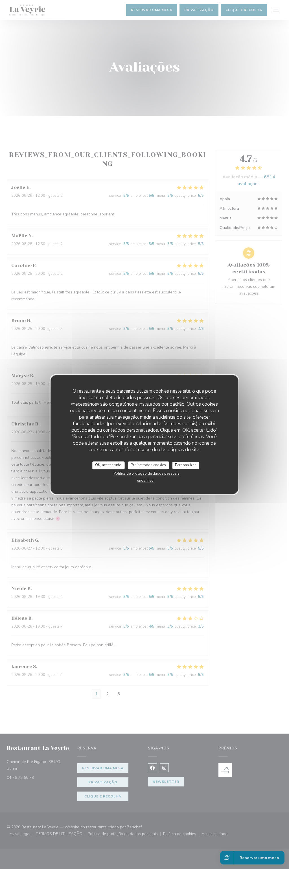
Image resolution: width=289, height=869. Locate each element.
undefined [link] (145, 480)
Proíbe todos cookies (148, 465)
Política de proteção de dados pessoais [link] (146, 473)
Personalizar (185, 465)
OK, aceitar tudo (108, 465)
